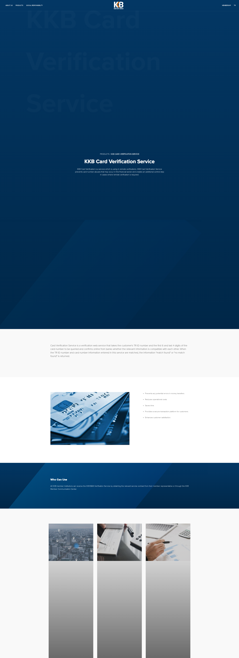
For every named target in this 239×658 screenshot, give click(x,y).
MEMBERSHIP (226, 5)
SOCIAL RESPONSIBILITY (34, 5)
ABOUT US (9, 5)
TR (235, 5)
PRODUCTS (19, 5)
